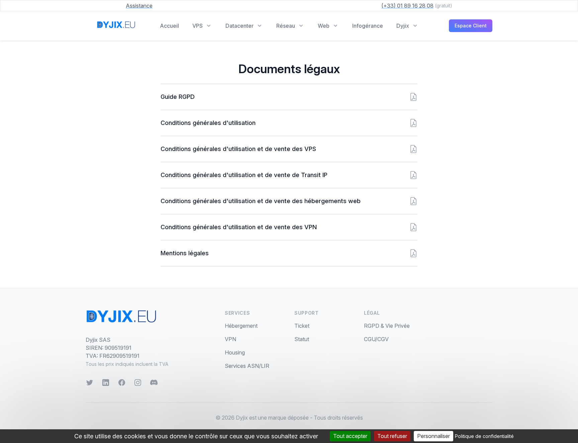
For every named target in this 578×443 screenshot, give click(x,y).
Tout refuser (392, 436)
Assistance (139, 5)
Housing (235, 352)
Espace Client (471, 25)
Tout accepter (350, 436)
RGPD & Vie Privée (387, 325)
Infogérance (367, 25)
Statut (301, 339)
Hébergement (241, 325)
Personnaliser (433, 436)
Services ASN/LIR (247, 365)
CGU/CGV (376, 339)
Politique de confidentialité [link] (484, 436)
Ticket (301, 325)
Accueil (169, 25)
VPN (230, 339)
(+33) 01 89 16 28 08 (407, 5)
